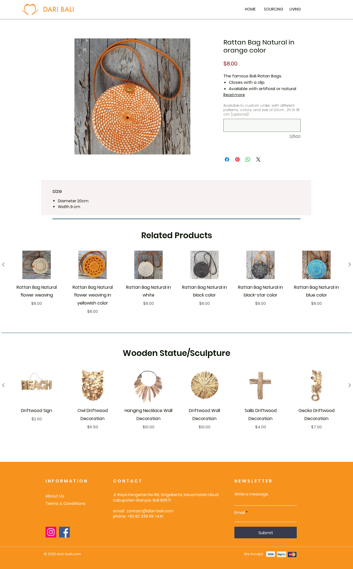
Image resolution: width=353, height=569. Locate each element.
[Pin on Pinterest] (237, 159)
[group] (176, 282)
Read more (234, 95)
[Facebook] (64, 532)
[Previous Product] (3, 264)
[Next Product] (349, 264)
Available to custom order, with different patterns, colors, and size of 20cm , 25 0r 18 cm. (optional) (261, 110)
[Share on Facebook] (227, 159)
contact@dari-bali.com (150, 511)
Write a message (251, 494)
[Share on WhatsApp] (248, 159)
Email (239, 513)
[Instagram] (51, 532)
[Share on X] (258, 159)
